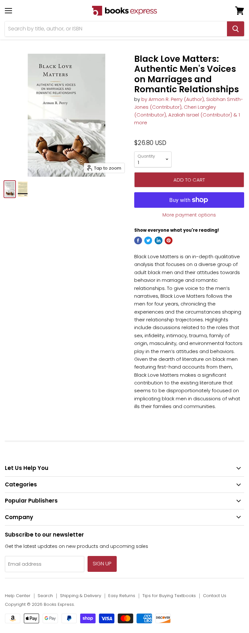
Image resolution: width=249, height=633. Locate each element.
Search (45, 596)
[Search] (235, 28)
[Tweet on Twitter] (148, 240)
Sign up (102, 563)
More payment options (189, 214)
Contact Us (214, 596)
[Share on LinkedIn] (158, 240)
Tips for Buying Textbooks (169, 596)
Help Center (17, 596)
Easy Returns (121, 596)
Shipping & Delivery (80, 596)
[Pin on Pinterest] (168, 240)
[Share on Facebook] (138, 240)
